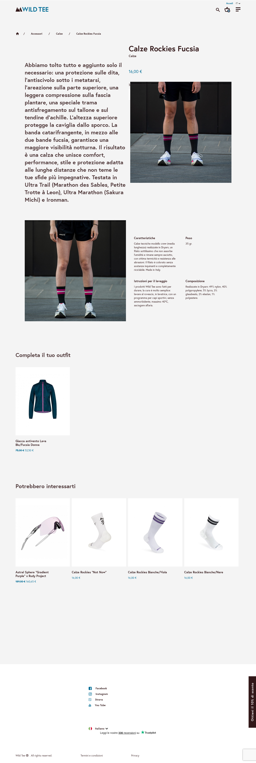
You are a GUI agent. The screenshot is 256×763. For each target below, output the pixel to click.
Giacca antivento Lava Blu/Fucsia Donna (31, 443)
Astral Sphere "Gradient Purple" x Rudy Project (32, 574)
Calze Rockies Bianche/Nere (203, 572)
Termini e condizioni (92, 755)
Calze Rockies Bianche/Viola (147, 572)
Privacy (135, 755)
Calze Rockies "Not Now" (89, 572)
